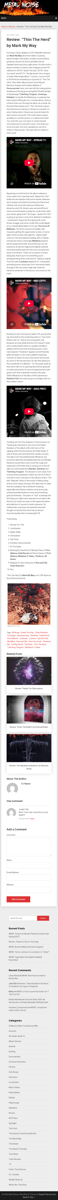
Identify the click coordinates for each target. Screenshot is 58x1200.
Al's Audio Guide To (17, 1036)
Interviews (13, 1077)
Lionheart (24, 638)
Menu (3, 18)
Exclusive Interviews (17, 1062)
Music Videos (14, 1087)
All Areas (16, 632)
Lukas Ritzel (14, 976)
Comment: (11, 835)
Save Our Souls (34, 641)
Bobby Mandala (15, 999)
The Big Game (17, 644)
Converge (11, 635)
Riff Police (13, 1118)
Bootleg (12, 1051)
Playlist (12, 1098)
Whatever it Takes (32, 647)
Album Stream (15, 1041)
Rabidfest (13, 1108)
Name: (9, 860)
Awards (12, 1046)
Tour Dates (13, 1154)
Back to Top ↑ (29, 1197)
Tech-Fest (13, 1128)
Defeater (34, 635)
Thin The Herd (40, 644)
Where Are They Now (18, 1185)
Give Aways (14, 1072)
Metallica (11, 641)
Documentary (14, 1057)
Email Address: (13, 872)
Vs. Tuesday (14, 1174)
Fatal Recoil (44, 635)
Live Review (14, 1082)
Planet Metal (14, 1092)
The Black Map (15, 1139)
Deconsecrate (23, 635)
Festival (12, 1067)
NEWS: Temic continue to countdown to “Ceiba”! (29, 952)
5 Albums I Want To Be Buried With (23, 1026)
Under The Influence (17, 1169)
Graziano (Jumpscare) (18, 1007)
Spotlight (12, 1123)
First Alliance (12, 638)
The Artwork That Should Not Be (22, 1133)
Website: (10, 885)
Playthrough (14, 1103)
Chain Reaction (41, 632)
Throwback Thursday (18, 1149)
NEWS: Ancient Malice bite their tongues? (26, 947)
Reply (32, 819)
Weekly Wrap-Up (16, 1180)
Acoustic (12, 1031)
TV (10, 1164)
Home (3, 26)
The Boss (28, 644)
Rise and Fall (21, 641)
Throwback (13, 1144)
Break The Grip (27, 632)
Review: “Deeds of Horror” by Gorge (24, 942)
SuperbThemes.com (47, 1194)
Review (12, 26)
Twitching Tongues (15, 647)
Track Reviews (15, 1159)
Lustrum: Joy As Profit (38, 638)
